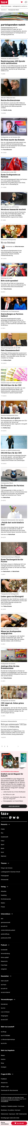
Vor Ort (3, 1008)
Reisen (3, 1055)
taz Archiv (4, 1043)
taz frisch (3, 984)
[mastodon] (10, 818)
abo (2, 918)
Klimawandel (4, 879)
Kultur (2, 840)
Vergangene (4, 1016)
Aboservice (4, 1082)
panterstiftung (5, 934)
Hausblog (4, 895)
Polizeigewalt (5, 875)
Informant (17, 1110)
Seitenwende (23, 1114)
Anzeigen (3, 1067)
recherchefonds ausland (8, 930)
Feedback (4, 1079)
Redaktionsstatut (12, 1106)
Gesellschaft (4, 837)
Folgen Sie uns (4, 817)
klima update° (5, 957)
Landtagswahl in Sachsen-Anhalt (10, 872)
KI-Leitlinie (11, 1110)
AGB (17, 1114)
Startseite (3, 9)
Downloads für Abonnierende (9, 1090)
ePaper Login (5, 1086)
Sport (2, 844)
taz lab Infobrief (5, 992)
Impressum (12, 1114)
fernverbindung (5, 953)
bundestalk (4, 949)
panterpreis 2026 (6, 938)
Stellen (3, 903)
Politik (3, 829)
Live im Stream (5, 1012)
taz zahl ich (4, 926)
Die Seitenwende (6, 899)
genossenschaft (5, 922)
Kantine (3, 1059)
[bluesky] (14, 818)
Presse (3, 907)
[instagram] (18, 818)
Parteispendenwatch (7, 27)
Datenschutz (4, 1114)
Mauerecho (4, 961)
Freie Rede (4, 965)
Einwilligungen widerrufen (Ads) (10, 1118)
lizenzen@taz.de (4, 1101)
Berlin (2, 848)
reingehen (4, 969)
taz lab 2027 (4, 1019)
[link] (6, 6)
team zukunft (4, 981)
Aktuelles (3, 891)
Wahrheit (3, 856)
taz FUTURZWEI (5, 1035)
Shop (2, 1063)
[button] (26, 2)
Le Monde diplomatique (8, 1039)
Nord (2, 852)
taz (5, 813)
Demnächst (4, 1004)
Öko (2, 833)
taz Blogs (3, 1032)
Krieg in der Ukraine (6, 868)
